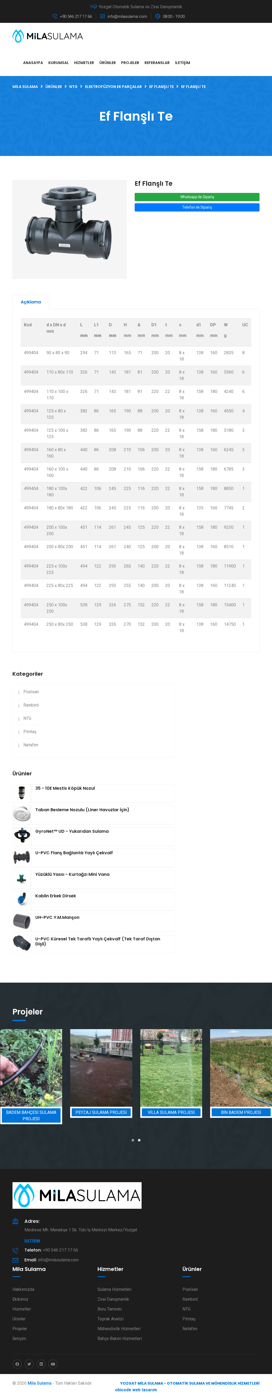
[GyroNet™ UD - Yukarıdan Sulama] (22, 836)
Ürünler (107, 62)
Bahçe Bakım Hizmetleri (119, 1338)
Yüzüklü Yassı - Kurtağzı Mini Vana (72, 874)
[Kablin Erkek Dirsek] (22, 901)
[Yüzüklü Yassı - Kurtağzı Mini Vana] (22, 879)
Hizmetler (84, 62)
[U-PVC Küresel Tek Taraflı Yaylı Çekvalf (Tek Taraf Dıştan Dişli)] (22, 944)
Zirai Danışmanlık (113, 1299)
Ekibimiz (20, 1299)
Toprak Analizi (110, 1318)
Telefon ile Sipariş (197, 207)
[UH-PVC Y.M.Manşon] (22, 922)
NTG (27, 718)
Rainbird (31, 705)
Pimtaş (29, 731)
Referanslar (157, 62)
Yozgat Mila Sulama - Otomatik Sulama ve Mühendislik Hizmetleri (190, 1383)
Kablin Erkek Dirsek (55, 896)
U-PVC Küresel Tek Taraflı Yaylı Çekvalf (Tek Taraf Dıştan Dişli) (97, 941)
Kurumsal (58, 62)
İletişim (182, 62)
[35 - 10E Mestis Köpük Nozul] (22, 793)
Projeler (130, 62)
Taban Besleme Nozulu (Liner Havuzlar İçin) (82, 810)
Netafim (30, 744)
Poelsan (31, 691)
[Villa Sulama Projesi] (123, 1068)
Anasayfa (33, 62)
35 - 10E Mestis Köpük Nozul (65, 788)
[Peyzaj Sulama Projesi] (53, 1068)
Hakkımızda (23, 1289)
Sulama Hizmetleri (114, 1289)
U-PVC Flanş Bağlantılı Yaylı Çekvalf (74, 853)
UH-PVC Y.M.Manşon (57, 917)
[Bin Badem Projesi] (193, 1068)
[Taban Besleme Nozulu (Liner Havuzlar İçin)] (22, 815)
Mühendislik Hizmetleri (119, 1328)
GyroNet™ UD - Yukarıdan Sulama (72, 831)
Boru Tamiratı (109, 1309)
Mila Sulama (40, 1383)
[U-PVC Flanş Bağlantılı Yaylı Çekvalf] (22, 858)
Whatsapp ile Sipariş (197, 197)
